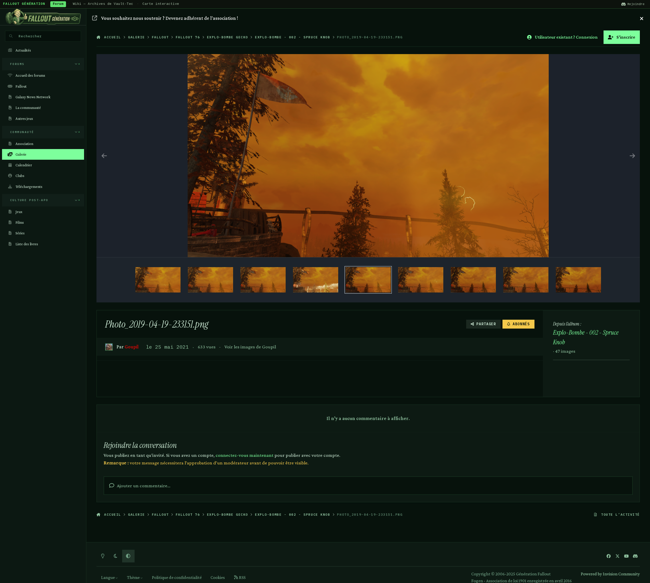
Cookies (217, 577)
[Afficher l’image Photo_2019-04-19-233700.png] (578, 280)
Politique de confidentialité (177, 577)
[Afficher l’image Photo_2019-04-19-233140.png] (315, 280)
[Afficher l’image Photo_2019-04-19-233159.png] (420, 280)
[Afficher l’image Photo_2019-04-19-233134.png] (263, 280)
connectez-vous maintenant (244, 455)
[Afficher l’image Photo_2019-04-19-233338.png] (525, 280)
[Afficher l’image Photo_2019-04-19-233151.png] (368, 280)
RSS (242, 577)
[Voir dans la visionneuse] (368, 155)
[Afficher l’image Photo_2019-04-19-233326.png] (473, 280)
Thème (133, 577)
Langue (108, 577)
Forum (58, 4)
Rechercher (30, 36)
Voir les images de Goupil (250, 346)
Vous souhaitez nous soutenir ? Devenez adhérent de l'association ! (169, 18)
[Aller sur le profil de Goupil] (108, 347)
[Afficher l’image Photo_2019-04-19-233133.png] (210, 280)
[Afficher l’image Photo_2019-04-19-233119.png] (158, 280)
